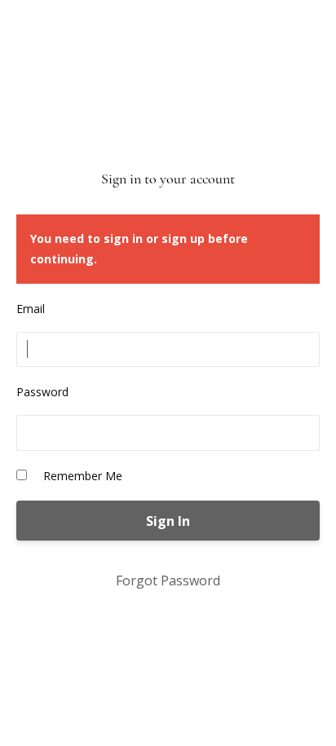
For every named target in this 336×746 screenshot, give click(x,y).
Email (30, 308)
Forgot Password (168, 580)
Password (42, 391)
